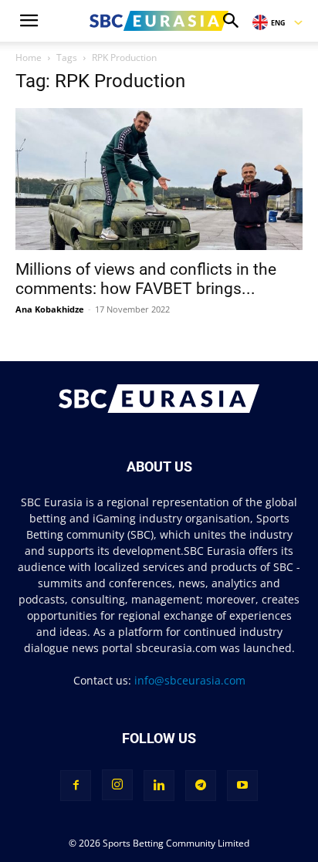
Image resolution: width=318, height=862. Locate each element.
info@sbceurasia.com (189, 680)
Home (28, 57)
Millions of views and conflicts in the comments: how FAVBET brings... (145, 279)
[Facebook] (75, 785)
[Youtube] (242, 785)
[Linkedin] (159, 785)
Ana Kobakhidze (49, 309)
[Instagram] (117, 784)
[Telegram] (200, 785)
